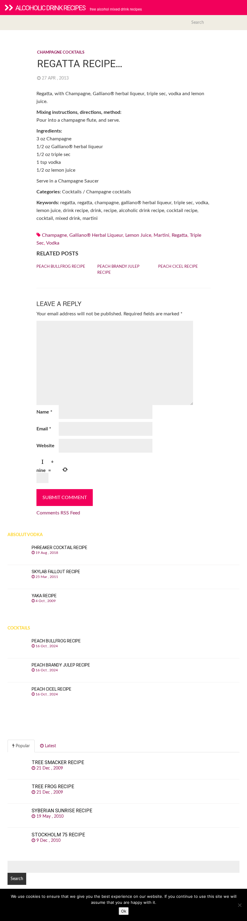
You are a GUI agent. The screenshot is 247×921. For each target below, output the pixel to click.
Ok (123, 911)
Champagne (54, 235)
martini (161, 235)
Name (44, 412)
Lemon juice (138, 235)
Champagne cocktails (60, 53)
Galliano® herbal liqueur (96, 235)
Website (45, 445)
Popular (22, 746)
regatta (179, 235)
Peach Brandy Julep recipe (118, 270)
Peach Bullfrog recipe (60, 267)
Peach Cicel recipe (178, 267)
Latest (50, 746)
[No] (239, 905)
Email (43, 428)
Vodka (52, 243)
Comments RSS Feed (58, 512)
